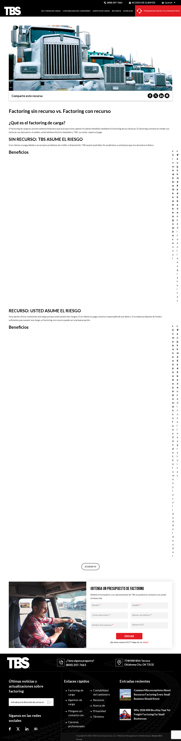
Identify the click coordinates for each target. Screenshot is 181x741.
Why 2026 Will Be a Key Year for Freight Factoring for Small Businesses (152, 714)
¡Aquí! (145, 642)
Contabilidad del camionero (76, 11)
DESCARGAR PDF (90, 567)
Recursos (116, 11)
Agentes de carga (101, 11)
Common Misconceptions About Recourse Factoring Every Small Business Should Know (152, 694)
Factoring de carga (51, 11)
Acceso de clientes (143, 2)
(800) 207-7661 (114, 2)
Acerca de (128, 11)
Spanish (168, 2)
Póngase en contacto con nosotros (162, 11)
